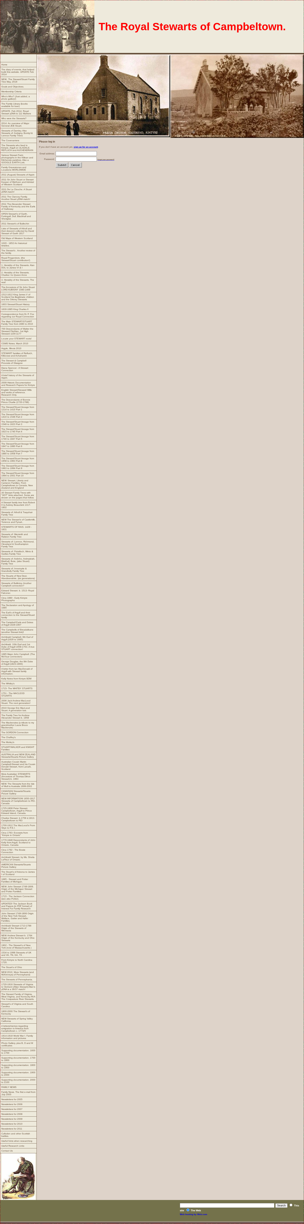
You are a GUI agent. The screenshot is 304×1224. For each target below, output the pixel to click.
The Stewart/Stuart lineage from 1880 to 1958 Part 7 (17, 452)
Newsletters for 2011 (11, 1128)
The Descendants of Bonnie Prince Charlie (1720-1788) (15, 401)
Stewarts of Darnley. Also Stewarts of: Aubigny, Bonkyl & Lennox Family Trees (17, 133)
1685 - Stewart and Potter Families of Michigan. (14, 880)
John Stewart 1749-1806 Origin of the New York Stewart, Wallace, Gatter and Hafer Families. (17, 917)
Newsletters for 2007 (11, 1109)
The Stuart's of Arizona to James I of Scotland (18, 873)
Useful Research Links (12, 1146)
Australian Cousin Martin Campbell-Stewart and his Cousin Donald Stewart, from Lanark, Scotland (18, 765)
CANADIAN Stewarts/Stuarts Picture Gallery (15, 792)
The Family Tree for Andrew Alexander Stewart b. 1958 (15, 716)
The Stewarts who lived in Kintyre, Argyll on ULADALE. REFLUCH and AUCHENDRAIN (17, 147)
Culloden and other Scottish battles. (15, 1134)
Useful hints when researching (16, 1141)
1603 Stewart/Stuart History (15, 304)
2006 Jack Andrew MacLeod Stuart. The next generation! (15, 701)
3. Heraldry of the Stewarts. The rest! (17, 281)
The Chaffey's (8, 737)
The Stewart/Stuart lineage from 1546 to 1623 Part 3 (17, 423)
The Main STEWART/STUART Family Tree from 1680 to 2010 (17, 322)
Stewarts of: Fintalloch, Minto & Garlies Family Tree (17, 552)
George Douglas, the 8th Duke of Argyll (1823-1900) (17, 662)
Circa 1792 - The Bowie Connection (13, 851)
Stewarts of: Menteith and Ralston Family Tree (14, 535)
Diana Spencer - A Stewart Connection (14, 369)
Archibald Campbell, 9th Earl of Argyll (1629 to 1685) (17, 638)
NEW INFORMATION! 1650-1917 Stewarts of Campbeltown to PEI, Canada (18, 801)
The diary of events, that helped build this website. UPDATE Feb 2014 (17, 72)
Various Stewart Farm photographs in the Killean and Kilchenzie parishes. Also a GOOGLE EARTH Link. (17, 159)
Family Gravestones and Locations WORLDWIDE (13, 168)
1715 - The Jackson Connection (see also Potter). (17, 897)
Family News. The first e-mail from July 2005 (18, 1093)
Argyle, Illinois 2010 (11, 348)
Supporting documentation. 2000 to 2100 (18, 1081)
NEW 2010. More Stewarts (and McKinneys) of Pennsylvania (17, 973)
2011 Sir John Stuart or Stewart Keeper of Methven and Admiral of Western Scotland (17, 182)
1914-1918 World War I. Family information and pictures (17, 1037)
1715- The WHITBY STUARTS (16, 688)
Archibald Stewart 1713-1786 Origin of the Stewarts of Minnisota (16, 928)
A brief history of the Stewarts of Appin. (17, 376)
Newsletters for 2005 (11, 1099)
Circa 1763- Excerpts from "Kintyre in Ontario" (14, 833)
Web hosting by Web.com (193, 1214)
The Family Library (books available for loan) (14, 105)
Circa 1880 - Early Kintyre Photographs (14, 599)
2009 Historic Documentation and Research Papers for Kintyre (18, 383)
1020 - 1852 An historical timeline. (14, 244)
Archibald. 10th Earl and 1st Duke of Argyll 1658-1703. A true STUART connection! (17, 646)
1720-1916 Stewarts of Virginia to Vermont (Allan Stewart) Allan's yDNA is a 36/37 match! (18, 986)
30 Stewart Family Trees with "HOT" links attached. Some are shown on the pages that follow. (17, 495)
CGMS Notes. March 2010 (14, 343)
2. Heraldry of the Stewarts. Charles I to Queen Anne (15, 273)
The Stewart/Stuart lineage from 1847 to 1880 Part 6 (17, 445)
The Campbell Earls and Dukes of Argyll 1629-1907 (17, 623)
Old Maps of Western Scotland (17, 238)
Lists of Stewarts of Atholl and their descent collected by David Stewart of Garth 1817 (17, 231)
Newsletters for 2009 (11, 1119)
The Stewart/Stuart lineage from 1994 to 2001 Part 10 (17, 474)
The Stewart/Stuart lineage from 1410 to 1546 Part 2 (17, 415)
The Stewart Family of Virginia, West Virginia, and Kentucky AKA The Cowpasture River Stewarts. (18, 996)
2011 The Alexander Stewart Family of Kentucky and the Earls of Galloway (18, 206)
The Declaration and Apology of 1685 (17, 606)
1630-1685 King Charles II (14, 309)
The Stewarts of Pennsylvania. (17, 979)
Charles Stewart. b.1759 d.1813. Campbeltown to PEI (18, 819)
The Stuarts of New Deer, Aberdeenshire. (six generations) (18, 577)
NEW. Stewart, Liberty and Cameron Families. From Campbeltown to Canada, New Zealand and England (17, 484)
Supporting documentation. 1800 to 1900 (18, 1066)
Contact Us (7, 1151)
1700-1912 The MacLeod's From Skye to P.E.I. (18, 826)
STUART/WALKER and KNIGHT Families (17, 748)
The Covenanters (10, 140)
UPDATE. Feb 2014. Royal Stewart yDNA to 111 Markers (16, 112)
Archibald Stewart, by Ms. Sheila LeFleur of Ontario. (17, 858)
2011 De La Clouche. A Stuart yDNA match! (16, 190)
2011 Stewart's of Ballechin (15, 223)
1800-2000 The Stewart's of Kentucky (15, 1012)
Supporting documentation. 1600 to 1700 (18, 1051)
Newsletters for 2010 (11, 1124)
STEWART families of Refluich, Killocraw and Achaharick (17, 354)
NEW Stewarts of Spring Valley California (17, 1019)
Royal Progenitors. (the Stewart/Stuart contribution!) (15, 259)
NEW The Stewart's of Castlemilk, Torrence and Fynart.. (18, 520)
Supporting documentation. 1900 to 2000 (18, 1073)
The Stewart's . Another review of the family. (18, 251)
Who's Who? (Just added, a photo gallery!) (15, 97)
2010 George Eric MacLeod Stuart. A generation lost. (15, 709)
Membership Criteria (11, 91)
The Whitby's (7, 683)
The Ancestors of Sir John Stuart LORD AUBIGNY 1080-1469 (18, 288)
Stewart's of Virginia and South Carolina (17, 1005)
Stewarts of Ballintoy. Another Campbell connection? (16, 584)
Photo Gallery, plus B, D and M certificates (17, 1044)
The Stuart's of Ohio (11, 967)
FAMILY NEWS (8, 1087)
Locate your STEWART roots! (16, 338)
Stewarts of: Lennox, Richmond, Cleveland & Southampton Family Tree (17, 544)
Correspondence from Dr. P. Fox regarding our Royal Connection (17, 315)
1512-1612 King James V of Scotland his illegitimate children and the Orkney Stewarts (17, 297)
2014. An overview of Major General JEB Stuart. (15, 124)
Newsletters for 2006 (11, 1104)
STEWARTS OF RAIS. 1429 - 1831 (16, 528)
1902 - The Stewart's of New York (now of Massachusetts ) (16, 946)
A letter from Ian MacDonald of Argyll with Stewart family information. (16, 671)
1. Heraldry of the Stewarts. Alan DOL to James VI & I (17, 266)
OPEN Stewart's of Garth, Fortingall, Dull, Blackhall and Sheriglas (16, 216)
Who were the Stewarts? (13, 118)
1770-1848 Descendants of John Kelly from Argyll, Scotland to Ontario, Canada (18, 842)
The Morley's (7, 742)
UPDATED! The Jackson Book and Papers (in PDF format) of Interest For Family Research (16, 906)
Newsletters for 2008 (11, 1114)
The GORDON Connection (14, 732)
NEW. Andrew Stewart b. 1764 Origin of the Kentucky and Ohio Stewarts (17, 938)
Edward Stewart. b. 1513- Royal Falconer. (17, 591)
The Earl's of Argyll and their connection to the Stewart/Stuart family (18, 615)
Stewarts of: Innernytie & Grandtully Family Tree (14, 569)
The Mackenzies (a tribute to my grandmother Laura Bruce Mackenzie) (17, 725)
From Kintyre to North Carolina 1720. (16, 961)
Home (4, 64)
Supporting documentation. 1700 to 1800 (18, 1059)
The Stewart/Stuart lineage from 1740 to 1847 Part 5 (17, 437)
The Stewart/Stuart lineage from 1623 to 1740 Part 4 (17, 430)
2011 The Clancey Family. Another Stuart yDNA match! (15, 197)
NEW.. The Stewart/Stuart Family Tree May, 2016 (18, 80)
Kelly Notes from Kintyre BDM (16, 678)
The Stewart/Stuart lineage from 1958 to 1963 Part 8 (17, 459)
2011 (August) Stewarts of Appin (17, 174)
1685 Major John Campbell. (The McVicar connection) (18, 655)
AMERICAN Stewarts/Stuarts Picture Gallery (16, 865)
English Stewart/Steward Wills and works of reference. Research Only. (16, 392)
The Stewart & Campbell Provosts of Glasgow (13, 361)
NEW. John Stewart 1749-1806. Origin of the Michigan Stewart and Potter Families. (17, 889)
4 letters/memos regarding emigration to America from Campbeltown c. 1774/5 (14, 1028)
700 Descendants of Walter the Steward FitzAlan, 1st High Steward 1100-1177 (17, 331)
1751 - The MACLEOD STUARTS (12, 694)
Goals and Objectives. (12, 86)
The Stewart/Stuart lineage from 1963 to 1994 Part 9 (17, 467)
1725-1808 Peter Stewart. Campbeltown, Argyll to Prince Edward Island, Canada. (16, 810)
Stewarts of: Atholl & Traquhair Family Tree (16, 513)
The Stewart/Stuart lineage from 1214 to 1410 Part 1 (17, 408)
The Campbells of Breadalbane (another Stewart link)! (17, 630)
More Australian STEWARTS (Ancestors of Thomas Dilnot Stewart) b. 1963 (15, 776)
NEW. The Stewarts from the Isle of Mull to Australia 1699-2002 (17, 785)
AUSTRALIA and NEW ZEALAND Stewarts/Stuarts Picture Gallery (18, 755)
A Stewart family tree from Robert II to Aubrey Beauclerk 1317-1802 (18, 505)
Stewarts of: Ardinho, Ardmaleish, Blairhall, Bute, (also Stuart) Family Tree (18, 561)
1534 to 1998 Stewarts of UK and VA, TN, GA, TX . (16, 953)
